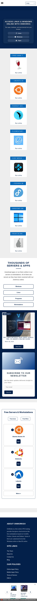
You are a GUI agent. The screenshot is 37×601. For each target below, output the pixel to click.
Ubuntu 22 (18, 81)
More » (18, 493)
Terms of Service (12, 575)
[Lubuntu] (19, 474)
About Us (10, 554)
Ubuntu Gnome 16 (18, 436)
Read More (18, 346)
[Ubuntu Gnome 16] (19, 430)
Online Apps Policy (12, 569)
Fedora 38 (18, 183)
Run (18, 441)
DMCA (9, 578)
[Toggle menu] (2, 3)
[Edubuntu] (19, 452)
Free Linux (13, 419)
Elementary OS (19, 131)
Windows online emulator (24, 208)
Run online (18, 73)
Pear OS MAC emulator (22, 234)
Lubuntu (18, 481)
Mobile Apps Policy (13, 572)
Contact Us (10, 557)
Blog (8, 560)
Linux (18, 292)
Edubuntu (18, 459)
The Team (10, 551)
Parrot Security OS (21, 106)
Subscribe (8, 392)
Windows (18, 286)
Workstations (18, 304)
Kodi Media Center (20, 158)
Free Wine (25, 419)
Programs (18, 298)
